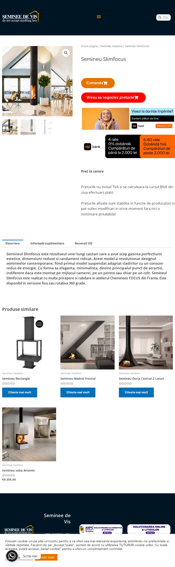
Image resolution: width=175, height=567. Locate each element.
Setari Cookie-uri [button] (19, 557)
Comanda (94, 83)
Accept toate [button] (46, 557)
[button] (98, 16)
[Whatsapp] (12, 556)
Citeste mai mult (19, 392)
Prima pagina (89, 46)
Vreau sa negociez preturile (110, 97)
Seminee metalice (111, 46)
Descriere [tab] (13, 243)
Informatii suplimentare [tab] (47, 243)
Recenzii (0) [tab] (83, 243)
